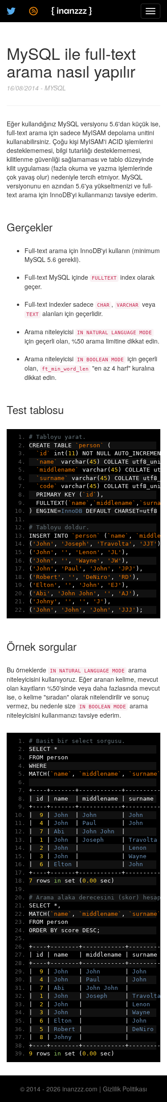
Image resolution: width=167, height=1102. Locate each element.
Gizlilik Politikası (125, 1088)
